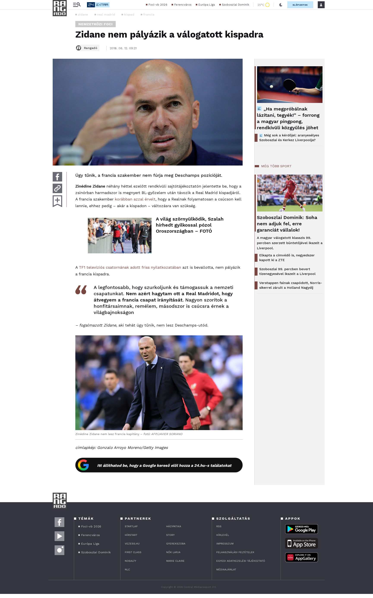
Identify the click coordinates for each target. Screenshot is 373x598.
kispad (129, 14)
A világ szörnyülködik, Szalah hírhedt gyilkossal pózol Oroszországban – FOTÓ (190, 225)
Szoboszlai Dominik (235, 4)
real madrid (106, 14)
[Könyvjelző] (57, 201)
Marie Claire (175, 560)
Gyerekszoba (175, 543)
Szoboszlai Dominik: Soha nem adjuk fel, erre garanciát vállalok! (287, 224)
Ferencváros (182, 4)
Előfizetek (300, 5)
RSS (218, 526)
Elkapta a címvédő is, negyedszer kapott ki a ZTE (287, 257)
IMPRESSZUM (225, 543)
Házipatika (173, 526)
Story (170, 534)
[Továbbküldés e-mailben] (57, 188)
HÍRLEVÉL (222, 534)
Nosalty (130, 560)
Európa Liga (206, 4)
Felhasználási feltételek (235, 552)
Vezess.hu (132, 543)
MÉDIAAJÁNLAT (226, 569)
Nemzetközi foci (95, 24)
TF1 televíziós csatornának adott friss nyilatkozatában (130, 267)
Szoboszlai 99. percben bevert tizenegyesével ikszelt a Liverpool (287, 271)
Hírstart (131, 534)
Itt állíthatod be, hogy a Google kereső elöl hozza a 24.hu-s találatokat (164, 465)
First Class (133, 552)
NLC (127, 569)
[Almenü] (77, 5)
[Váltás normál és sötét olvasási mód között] (280, 4)
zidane (83, 14)
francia (148, 14)
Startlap (131, 526)
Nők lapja (173, 552)
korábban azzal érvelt (135, 199)
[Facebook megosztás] (57, 176)
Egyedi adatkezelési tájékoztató (240, 560)
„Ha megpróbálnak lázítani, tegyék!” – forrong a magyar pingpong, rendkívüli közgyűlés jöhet (288, 118)
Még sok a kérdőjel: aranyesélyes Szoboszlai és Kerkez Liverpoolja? (289, 137)
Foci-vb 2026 (158, 4)
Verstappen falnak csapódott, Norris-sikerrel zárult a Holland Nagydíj (290, 285)
